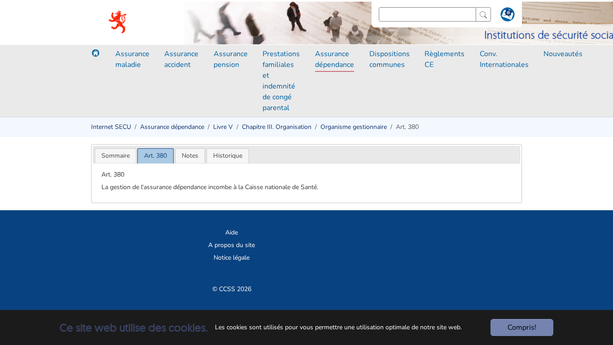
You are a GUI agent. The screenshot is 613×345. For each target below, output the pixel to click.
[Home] (96, 53)
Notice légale (232, 257)
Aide (231, 232)
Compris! (522, 327)
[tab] (115, 155)
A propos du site (231, 245)
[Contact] (506, 16)
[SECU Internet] (118, 22)
